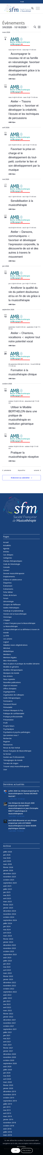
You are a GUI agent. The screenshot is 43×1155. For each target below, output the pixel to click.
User (5, 769)
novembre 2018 (9, 1122)
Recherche (7, 738)
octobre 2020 (8, 1060)
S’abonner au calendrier (20, 478)
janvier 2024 (8, 942)
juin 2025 (6, 892)
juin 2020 (6, 1073)
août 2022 (7, 995)
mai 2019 (7, 1110)
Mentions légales (10, 657)
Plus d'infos (27, 1150)
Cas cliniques (8, 555)
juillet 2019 (7, 1104)
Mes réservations (10, 660)
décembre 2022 (9, 982)
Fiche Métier (8, 592)
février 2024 (8, 939)
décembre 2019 (9, 1091)
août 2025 (7, 886)
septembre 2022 (10, 992)
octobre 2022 (8, 988)
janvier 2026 (8, 870)
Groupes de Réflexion (12, 604)
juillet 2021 (7, 1032)
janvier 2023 (8, 979)
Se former (7, 754)
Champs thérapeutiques (12, 561)
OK (16, 1150)
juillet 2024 (7, 923)
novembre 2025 (9, 876)
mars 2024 (7, 936)
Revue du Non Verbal (11, 748)
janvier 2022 (8, 1016)
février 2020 (8, 1085)
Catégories (7, 558)
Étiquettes (7, 583)
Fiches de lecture (10, 595)
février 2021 (8, 1048)
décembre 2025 (9, 873)
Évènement (7, 586)
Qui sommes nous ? (11, 735)
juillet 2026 (7, 852)
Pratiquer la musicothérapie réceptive (23, 454)
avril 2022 (7, 1007)
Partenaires (7, 701)
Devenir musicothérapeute (13, 573)
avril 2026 (7, 861)
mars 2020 (7, 1082)
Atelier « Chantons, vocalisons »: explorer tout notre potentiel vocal (24, 337)
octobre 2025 (8, 880)
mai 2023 (7, 967)
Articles (6, 551)
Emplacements (9, 576)
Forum (5, 598)
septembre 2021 (10, 1029)
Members (7, 654)
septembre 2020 (10, 1063)
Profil (22, 2)
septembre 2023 (10, 954)
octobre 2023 (8, 951)
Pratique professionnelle (13, 716)
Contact (6, 570)
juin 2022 (6, 1001)
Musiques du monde (11, 673)
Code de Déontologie (11, 564)
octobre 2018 (8, 1125)
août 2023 (7, 957)
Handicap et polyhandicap (13, 611)
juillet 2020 (7, 1069)
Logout (6, 642)
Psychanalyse (8, 729)
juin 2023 (6, 964)
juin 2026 (6, 855)
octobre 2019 (8, 1097)
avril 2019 (7, 1113)
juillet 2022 (7, 998)
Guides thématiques (11, 607)
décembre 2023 (9, 945)
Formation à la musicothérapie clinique (22, 372)
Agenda (6, 548)
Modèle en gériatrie (11, 667)
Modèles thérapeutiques (13, 670)
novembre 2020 (9, 1057)
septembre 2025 (10, 883)
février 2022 (8, 1013)
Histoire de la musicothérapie (14, 614)
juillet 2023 (7, 960)
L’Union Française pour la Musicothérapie (19, 623)
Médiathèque (8, 651)
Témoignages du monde (12, 760)
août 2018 (7, 1129)
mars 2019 (7, 1116)
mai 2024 (7, 929)
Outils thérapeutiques (11, 698)
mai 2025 (7, 895)
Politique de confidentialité (13, 713)
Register (6, 741)
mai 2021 (7, 1038)
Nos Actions (8, 676)
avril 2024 (7, 932)
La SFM (6, 635)
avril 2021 (7, 1041)
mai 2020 (7, 1076)
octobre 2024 (8, 917)
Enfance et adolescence (12, 579)
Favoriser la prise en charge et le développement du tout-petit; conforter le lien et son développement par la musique (24, 159)
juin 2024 (6, 926)
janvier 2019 (8, 1119)
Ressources (8, 744)
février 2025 (8, 904)
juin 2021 (6, 1035)
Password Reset (10, 704)
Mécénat (6, 648)
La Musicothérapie (10, 626)
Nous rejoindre (9, 679)
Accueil (5, 542)
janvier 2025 (8, 908)
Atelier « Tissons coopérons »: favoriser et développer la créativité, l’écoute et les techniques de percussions (23, 109)
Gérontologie (8, 601)
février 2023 (8, 976)
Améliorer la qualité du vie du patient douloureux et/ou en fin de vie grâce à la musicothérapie (24, 293)
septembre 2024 (10, 920)
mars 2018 (7, 1135)
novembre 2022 (9, 985)
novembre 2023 (9, 948)
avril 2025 (7, 898)
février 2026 (8, 867)
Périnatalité (7, 707)
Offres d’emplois (9, 688)
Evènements (8, 589)
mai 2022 (7, 1004)
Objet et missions (10, 685)
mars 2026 (7, 864)
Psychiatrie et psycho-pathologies (16, 732)
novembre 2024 (9, 914)
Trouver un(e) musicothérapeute (16, 766)
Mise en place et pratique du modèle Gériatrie (21, 663)
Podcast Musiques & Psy (13, 710)
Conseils (6, 567)
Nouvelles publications (12, 682)
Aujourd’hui (21, 470)
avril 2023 (7, 970)
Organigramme (9, 691)
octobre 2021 (8, 1026)
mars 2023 (7, 973)
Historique (7, 617)
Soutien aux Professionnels (14, 757)
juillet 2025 (7, 889)
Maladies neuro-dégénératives (15, 645)
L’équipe (6, 620)
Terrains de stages (10, 763)
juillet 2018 (7, 1132)
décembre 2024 (9, 911)
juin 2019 (6, 1107)
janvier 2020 (8, 1088)
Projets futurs (8, 726)
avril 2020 (7, 1079)
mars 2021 (7, 1045)
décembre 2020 (9, 1054)
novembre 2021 (9, 1023)
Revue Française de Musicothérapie (17, 751)
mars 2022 (7, 1010)
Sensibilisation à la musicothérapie (20, 203)
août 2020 (7, 1066)
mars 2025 (7, 901)
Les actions (7, 639)
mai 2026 (7, 858)
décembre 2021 (9, 1020)
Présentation (8, 720)
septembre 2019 (10, 1101)
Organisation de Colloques (13, 695)
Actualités (7, 545)
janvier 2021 (8, 1051)
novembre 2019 (9, 1094)
